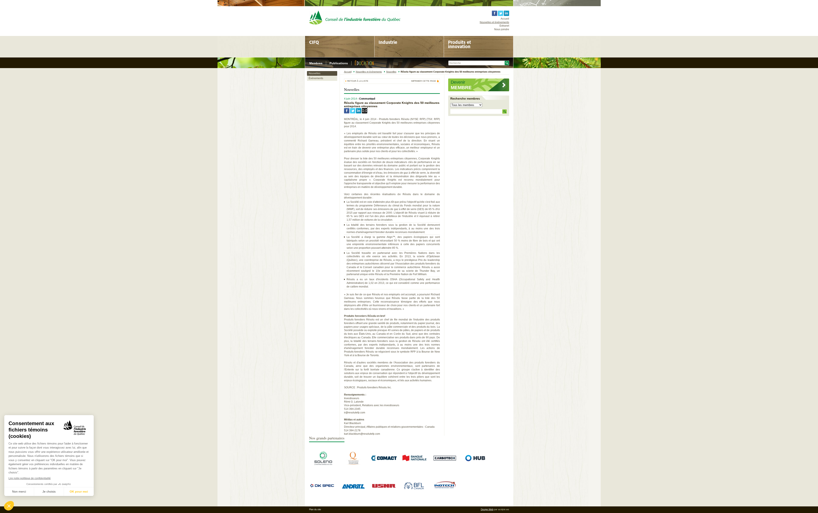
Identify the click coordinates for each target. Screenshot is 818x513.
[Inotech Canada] (445, 492)
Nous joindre (501, 29)
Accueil (505, 18)
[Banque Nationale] (414, 464)
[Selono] (323, 464)
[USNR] (384, 487)
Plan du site (315, 509)
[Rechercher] (504, 111)
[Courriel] (364, 112)
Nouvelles (314, 73)
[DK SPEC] (323, 487)
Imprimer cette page (423, 81)
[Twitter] (352, 112)
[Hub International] (475, 470)
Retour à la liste (357, 81)
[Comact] (384, 459)
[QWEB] (353, 464)
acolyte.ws (503, 509)
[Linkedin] (358, 112)
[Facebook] (346, 112)
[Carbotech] (445, 464)
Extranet (504, 25)
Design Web (487, 509)
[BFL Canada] (414, 492)
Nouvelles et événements (494, 22)
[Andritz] (353, 497)
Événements (316, 78)
